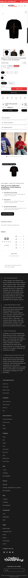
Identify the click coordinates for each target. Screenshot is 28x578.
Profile (4, 428)
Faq (4, 410)
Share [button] (24, 62)
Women (4, 443)
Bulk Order (5, 452)
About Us (5, 407)
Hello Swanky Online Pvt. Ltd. (10, 575)
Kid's (4, 446)
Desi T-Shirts (6, 461)
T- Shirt (4, 469)
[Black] (2, 78)
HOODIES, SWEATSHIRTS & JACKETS (12, 487)
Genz (4, 455)
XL (16, 72)
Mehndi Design (6, 528)
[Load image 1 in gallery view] (6, 53)
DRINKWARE (6, 516)
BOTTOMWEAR (6, 476)
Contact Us (5, 383)
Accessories (6, 449)
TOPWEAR (5, 473)
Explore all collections (7, 213)
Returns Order (6, 390)
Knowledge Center (7, 531)
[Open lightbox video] (7, 143)
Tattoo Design (6, 540)
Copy (11, 110)
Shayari (4, 537)
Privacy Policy (6, 404)
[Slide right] (26, 53)
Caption (4, 543)
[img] (6, 242)
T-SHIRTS (5, 499)
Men (4, 440)
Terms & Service (7, 401)
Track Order (6, 386)
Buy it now (14, 92)
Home (4, 437)
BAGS (4, 520)
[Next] (25, 142)
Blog (4, 425)
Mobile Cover (6, 458)
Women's (11, 83)
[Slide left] (1, 53)
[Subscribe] (22, 570)
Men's (4, 83)
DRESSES (5, 484)
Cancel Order (6, 393)
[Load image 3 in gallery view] (21, 53)
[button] (2, 5)
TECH (4, 513)
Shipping (8, 67)
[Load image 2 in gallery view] (14, 53)
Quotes (4, 534)
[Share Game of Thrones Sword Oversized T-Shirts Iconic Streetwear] (25, 11)
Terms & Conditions (7, 419)
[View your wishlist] (22, 5)
